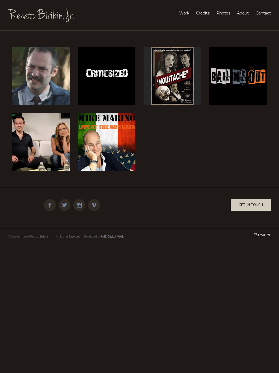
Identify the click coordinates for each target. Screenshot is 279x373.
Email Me (264, 234)
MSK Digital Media (112, 236)
